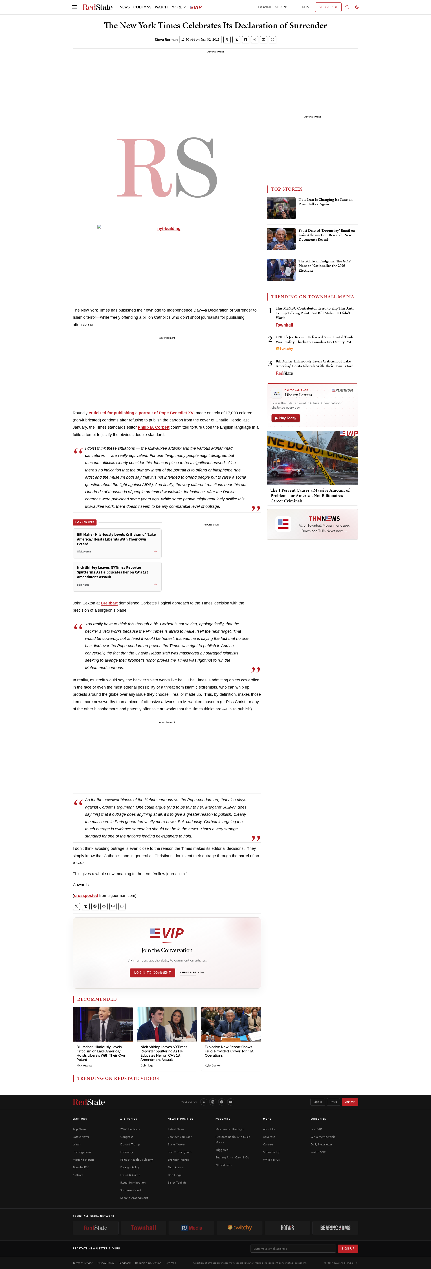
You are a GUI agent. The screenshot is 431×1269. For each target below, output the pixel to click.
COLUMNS (142, 7)
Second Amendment (134, 1197)
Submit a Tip (271, 1152)
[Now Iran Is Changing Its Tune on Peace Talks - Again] (281, 208)
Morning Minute (83, 1159)
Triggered (222, 1149)
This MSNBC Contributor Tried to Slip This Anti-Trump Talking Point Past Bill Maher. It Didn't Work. (315, 313)
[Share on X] (227, 39)
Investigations (82, 1152)
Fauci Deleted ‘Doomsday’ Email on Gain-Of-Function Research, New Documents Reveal (327, 235)
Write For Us (271, 1159)
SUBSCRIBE (328, 7)
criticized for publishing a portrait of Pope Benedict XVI (142, 413)
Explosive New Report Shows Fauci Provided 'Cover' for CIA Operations (229, 1051)
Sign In (318, 1101)
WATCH (161, 7)
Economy (126, 1152)
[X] (203, 1101)
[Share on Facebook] (245, 39)
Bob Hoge (147, 1065)
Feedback (125, 1263)
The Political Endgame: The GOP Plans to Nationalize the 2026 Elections (325, 266)
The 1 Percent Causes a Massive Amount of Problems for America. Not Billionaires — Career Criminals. (310, 495)
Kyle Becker (213, 1065)
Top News (79, 1129)
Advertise (269, 1136)
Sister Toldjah (177, 1182)
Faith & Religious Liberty (136, 1159)
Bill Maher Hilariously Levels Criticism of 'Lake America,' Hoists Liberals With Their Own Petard (101, 1053)
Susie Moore (176, 1144)
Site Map (171, 1263)
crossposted (86, 895)
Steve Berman (166, 39)
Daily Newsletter (321, 1144)
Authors (78, 1175)
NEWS (125, 7)
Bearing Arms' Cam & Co (232, 1157)
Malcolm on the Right (230, 1129)
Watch (77, 1144)
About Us (269, 1129)
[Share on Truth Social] (236, 39)
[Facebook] (221, 1101)
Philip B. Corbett (153, 427)
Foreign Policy (129, 1167)
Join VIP (350, 1101)
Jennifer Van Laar (180, 1136)
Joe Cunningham (179, 1152)
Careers (268, 1144)
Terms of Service (83, 1263)
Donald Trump (130, 1144)
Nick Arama (84, 1065)
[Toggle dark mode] (357, 7)
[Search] (347, 7)
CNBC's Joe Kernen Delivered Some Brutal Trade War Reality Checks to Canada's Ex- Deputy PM (315, 339)
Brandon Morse (178, 1159)
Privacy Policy (105, 1263)
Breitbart (109, 603)
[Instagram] (212, 1101)
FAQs (333, 1101)
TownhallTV (80, 1167)
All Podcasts (224, 1165)
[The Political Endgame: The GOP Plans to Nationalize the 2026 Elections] (281, 270)
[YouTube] (230, 1101)
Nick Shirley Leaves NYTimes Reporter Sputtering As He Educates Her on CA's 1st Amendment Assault (164, 1053)
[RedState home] (89, 1102)
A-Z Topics (128, 1119)
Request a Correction (148, 1263)
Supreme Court (130, 1190)
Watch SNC (318, 1152)
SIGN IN (303, 7)
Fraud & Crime (130, 1175)
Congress (126, 1136)
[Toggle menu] (74, 7)
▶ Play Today (285, 418)
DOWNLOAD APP (272, 7)
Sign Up (348, 1248)
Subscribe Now (192, 972)
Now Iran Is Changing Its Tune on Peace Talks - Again (326, 202)
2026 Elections (130, 1129)
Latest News (81, 1136)
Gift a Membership (323, 1136)
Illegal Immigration (133, 1182)
